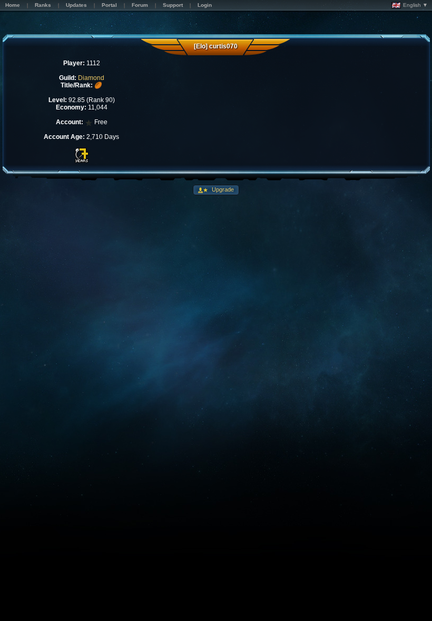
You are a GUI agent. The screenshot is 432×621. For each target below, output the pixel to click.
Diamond (91, 78)
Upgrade (222, 189)
